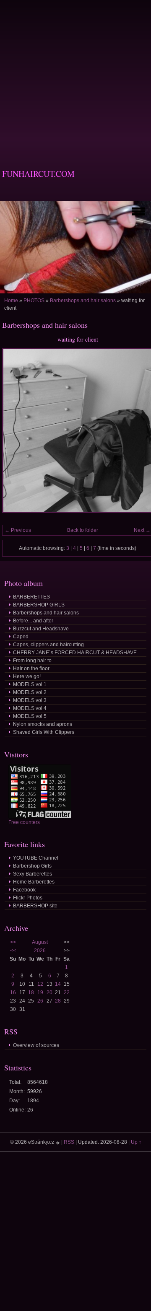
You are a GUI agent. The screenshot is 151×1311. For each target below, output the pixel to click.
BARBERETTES (31, 597)
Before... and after (33, 621)
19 (40, 992)
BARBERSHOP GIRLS (39, 605)
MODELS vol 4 (30, 708)
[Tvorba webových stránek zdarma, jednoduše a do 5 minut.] (58, 1143)
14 (58, 984)
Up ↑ (136, 1142)
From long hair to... (34, 660)
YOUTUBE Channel (35, 858)
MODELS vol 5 (30, 716)
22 (67, 992)
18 (31, 992)
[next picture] (139, 434)
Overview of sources (36, 1045)
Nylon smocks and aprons (42, 724)
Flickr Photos (27, 898)
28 (58, 1001)
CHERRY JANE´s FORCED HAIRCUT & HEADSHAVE (75, 653)
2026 (40, 950)
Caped (21, 637)
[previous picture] (15, 434)
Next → (142, 530)
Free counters (24, 822)
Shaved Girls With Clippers (43, 732)
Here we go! (27, 676)
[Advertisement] (75, 75)
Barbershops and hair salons (83, 300)
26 (40, 1001)
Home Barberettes (34, 882)
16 (13, 992)
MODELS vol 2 (30, 692)
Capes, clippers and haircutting (48, 645)
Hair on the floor (31, 668)
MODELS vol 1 (30, 684)
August (40, 942)
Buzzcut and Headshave (41, 629)
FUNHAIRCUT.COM (38, 173)
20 (49, 992)
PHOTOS (33, 300)
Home (11, 300)
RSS (69, 1142)
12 (40, 984)
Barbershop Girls (32, 866)
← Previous (18, 530)
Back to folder (82, 530)
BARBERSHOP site (35, 906)
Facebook (24, 890)
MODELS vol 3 (30, 700)
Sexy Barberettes (32, 874)
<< (13, 942)
